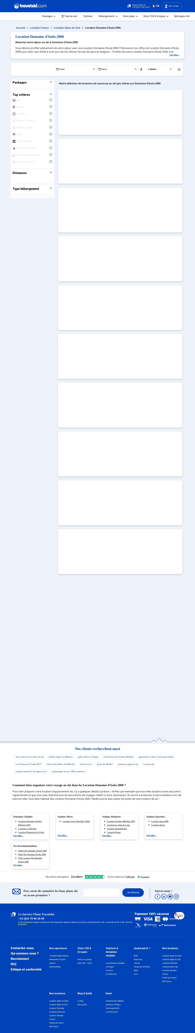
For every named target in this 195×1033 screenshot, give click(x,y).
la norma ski (148, 764)
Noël (136, 956)
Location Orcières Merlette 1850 (121, 821)
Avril (136, 974)
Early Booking (55, 967)
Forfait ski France (169, 978)
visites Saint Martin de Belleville (60, 764)
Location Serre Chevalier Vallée (76, 821)
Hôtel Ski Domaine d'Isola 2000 (32, 854)
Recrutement (20, 959)
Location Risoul (114, 832)
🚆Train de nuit (69, 16)
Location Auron (158, 825)
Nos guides (82, 1005)
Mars (136, 970)
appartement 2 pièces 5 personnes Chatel (156, 757)
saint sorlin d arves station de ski (30, 757)
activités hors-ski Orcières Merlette (118, 757)
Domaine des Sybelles (115, 1001)
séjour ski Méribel (105, 764)
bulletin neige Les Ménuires (61, 757)
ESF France (166, 981)
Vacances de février (142, 967)
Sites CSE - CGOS (85, 963)
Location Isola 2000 (159, 821)
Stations (87, 16)
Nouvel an (138, 959)
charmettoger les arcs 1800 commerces (68, 771)
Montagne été (182, 16)
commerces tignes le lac (128, 764)
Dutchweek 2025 (112, 1008)
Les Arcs (109, 970)
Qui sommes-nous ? (25, 953)
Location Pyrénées (169, 963)
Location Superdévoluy (117, 829)
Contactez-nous (22, 948)
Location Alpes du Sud (67, 28)
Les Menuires (111, 974)
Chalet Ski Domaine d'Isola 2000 (32, 851)
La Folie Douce (112, 1012)
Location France (39, 28)
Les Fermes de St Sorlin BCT (28, 764)
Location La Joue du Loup (118, 825)
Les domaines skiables (115, 963)
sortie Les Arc (86, 764)
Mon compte (174, 6)
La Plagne (110, 967)
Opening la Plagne (113, 1005)
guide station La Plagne (88, 757)
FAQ (13, 964)
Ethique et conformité (26, 969)
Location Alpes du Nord (171, 956)
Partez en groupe (84, 959)
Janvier (137, 963)
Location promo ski (170, 967)
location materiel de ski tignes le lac (31, 771)
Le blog (80, 1001)
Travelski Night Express (59, 956)
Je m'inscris (133, 892)
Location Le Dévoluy (27, 829)
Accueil (20, 28)
